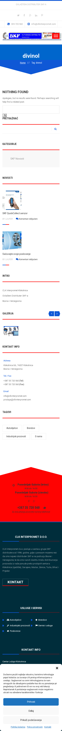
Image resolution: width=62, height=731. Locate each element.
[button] (57, 668)
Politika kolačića (18, 727)
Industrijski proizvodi (16, 436)
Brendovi (31, 428)
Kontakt (47, 727)
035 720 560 (17, 24)
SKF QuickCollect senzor (15, 213)
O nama (38, 436)
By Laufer (7, 219)
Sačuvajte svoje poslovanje (16, 254)
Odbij (31, 710)
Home (23, 62)
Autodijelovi (12, 428)
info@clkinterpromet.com (43, 24)
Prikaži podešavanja (31, 720)
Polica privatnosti (35, 727)
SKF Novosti (17, 158)
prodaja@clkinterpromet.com (17, 399)
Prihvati (31, 701)
